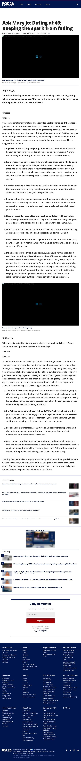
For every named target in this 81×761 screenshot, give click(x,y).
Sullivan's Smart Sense (30, 667)
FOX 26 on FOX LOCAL (9, 650)
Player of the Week (29, 697)
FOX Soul (5, 662)
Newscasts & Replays (9, 655)
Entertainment (9, 708)
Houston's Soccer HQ (70, 697)
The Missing (67, 694)
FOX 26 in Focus (68, 683)
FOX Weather (6, 698)
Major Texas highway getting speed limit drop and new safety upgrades (40, 556)
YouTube (5, 660)
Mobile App (26, 729)
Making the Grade (68, 650)
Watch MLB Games (49, 719)
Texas (24, 653)
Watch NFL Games (49, 713)
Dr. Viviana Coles (68, 653)
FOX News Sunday (28, 664)
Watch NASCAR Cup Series (49, 723)
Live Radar (5, 678)
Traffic (4, 691)
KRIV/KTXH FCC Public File (30, 734)
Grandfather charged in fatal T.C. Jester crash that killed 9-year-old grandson (42, 580)
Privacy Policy (42, 630)
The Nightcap (47, 682)
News (25, 647)
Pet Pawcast (67, 692)
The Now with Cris (8, 713)
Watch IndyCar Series (49, 726)
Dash (24, 690)
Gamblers (26, 692)
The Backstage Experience (7, 718)
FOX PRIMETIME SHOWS (7, 723)
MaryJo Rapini (17, 33)
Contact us (26, 711)
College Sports (27, 685)
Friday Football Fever (29, 694)
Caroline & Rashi (68, 678)
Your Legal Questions (70, 668)
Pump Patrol (6, 696)
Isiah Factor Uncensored (47, 679)
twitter (70, 750)
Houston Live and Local (50, 700)
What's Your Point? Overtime (49, 692)
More (47, 4)
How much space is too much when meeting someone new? (23, 80)
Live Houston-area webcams (8, 681)
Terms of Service (42, 632)
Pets (64, 660)
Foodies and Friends (69, 690)
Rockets (25, 683)
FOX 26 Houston (6, 33)
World (24, 657)
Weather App (6, 693)
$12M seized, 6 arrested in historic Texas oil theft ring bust (20, 510)
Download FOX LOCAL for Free (37, 530)
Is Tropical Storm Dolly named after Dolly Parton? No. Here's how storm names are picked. (30, 519)
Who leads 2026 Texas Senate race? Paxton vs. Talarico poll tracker (23, 501)
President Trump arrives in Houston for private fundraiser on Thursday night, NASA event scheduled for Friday (34, 493)
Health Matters (68, 657)
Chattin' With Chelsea (49, 687)
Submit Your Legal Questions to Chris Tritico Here (69, 663)
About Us (27, 708)
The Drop (5, 711)
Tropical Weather (7, 684)
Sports (25, 675)
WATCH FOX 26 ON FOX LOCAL (29, 716)
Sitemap (25, 669)
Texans (25, 680)
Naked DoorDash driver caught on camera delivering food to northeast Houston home (29, 484)
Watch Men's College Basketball (49, 729)
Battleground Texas (49, 703)
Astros (25, 678)
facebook (66, 750)
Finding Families (68, 655)
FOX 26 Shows (49, 675)
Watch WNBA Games (50, 736)
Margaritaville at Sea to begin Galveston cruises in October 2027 (37, 587)
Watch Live (7, 647)
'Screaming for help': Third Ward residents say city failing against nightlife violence (45, 564)
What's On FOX (27, 719)
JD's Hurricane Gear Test (8, 688)
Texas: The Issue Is (49, 696)
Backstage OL (6, 715)
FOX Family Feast (68, 670)
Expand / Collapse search (77, 4)
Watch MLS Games (49, 739)
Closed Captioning (28, 738)
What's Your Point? (49, 689)
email (77, 750)
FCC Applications (28, 740)
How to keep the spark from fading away (17, 328)
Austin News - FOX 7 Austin (49, 655)
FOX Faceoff (67, 685)
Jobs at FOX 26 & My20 (30, 724)
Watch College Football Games (50, 716)
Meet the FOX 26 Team (30, 713)
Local (24, 650)
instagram (74, 750)
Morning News (69, 647)
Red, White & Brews (69, 680)
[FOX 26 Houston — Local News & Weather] (8, 4)
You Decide (26, 660)
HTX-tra (66, 708)
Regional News (49, 647)
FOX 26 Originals (70, 675)
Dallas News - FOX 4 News (49, 651)
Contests (5, 726)
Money (25, 662)
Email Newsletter (28, 722)
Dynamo (25, 687)
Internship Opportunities (30, 726)
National (25, 655)
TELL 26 (5, 653)
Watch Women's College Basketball (49, 733)
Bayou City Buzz (48, 698)
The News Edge (48, 684)
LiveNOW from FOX (8, 657)
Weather (6, 675)
